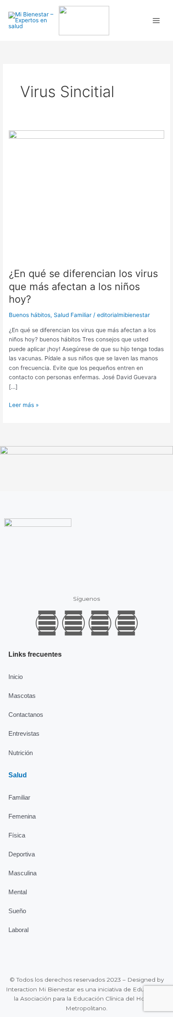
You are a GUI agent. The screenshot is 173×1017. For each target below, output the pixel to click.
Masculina (22, 873)
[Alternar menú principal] (156, 20)
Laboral (18, 929)
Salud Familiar (73, 315)
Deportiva (21, 854)
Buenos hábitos (29, 315)
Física (16, 835)
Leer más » (24, 404)
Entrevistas (23, 733)
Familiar (19, 797)
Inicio (15, 676)
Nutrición (20, 752)
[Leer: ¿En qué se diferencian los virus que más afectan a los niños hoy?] (86, 193)
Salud (17, 775)
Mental (17, 891)
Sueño (17, 910)
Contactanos (25, 714)
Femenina (22, 816)
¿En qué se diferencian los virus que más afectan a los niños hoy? (83, 286)
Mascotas (22, 695)
